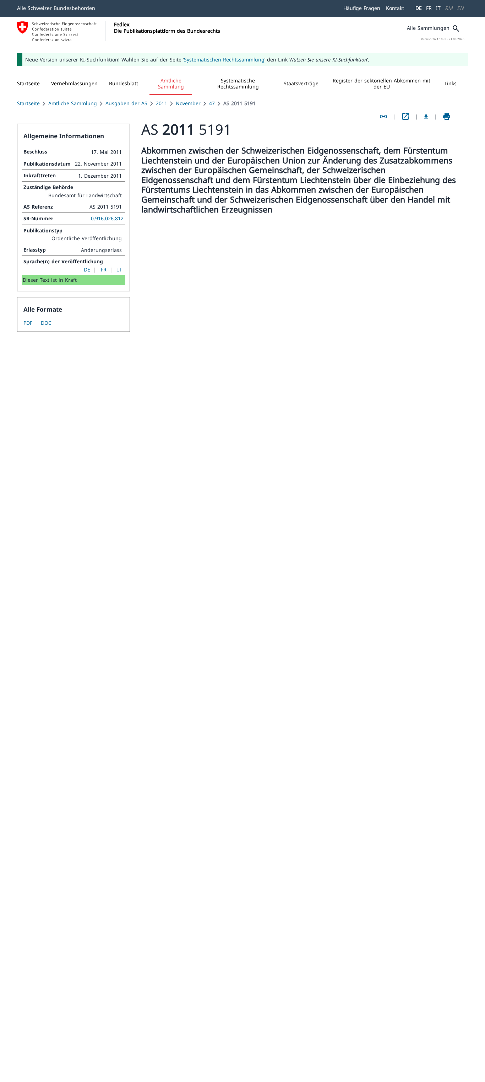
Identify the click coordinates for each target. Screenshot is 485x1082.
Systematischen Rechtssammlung (224, 59)
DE (418, 8)
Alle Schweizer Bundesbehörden (56, 8)
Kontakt (395, 8)
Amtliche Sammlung (72, 103)
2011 (161, 103)
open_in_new (405, 116)
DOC (46, 322)
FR (429, 8)
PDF (27, 322)
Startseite (28, 103)
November (188, 103)
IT (438, 8)
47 (212, 103)
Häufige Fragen (361, 8)
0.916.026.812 (107, 218)
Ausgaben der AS (126, 103)
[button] (74, 83)
